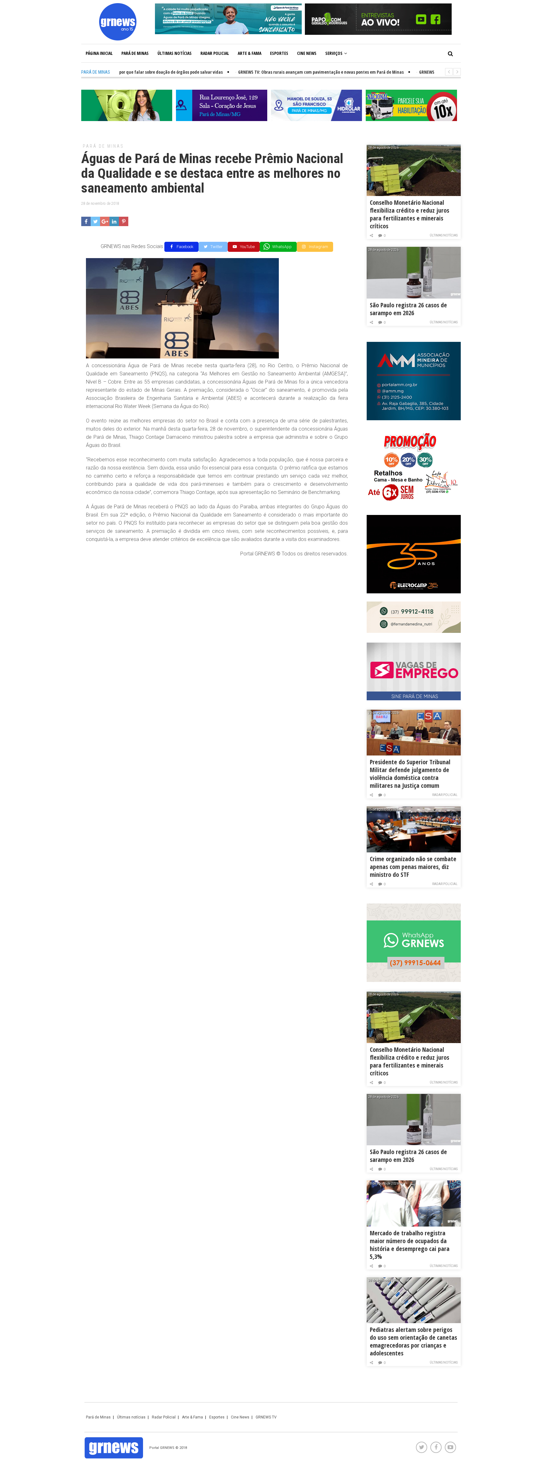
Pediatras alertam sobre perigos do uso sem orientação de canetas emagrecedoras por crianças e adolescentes (413, 1341)
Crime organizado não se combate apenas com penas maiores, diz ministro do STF (413, 867)
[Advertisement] (217, 608)
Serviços (334, 53)
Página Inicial (99, 53)
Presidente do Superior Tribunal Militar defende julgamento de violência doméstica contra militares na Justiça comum (410, 774)
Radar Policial (214, 53)
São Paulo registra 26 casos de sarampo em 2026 (408, 309)
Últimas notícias (174, 53)
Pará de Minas (135, 53)
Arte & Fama (249, 53)
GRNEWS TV (266, 1417)
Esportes (279, 53)
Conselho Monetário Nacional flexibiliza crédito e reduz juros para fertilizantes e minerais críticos (409, 214)
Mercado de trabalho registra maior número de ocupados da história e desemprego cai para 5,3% (409, 1245)
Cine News (306, 53)
